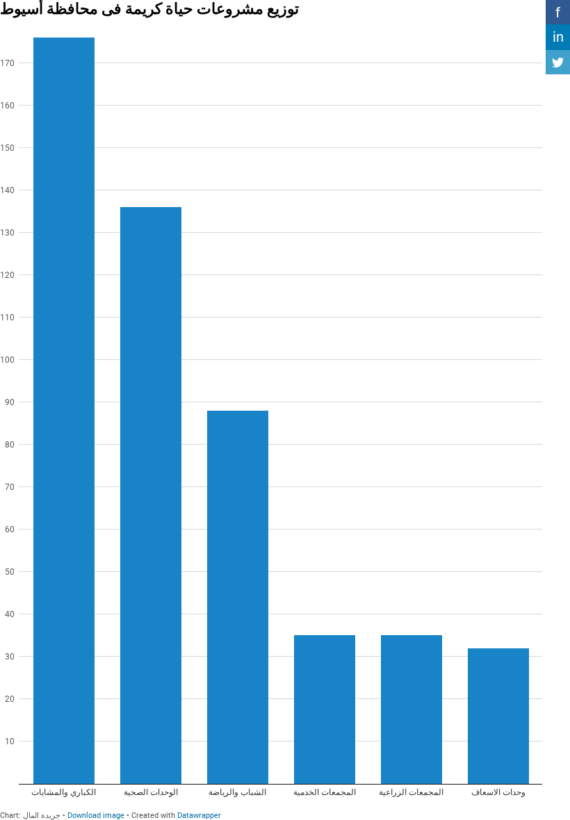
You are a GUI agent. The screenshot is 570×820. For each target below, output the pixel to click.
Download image (95, 815)
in (558, 36)
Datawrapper (199, 815)
